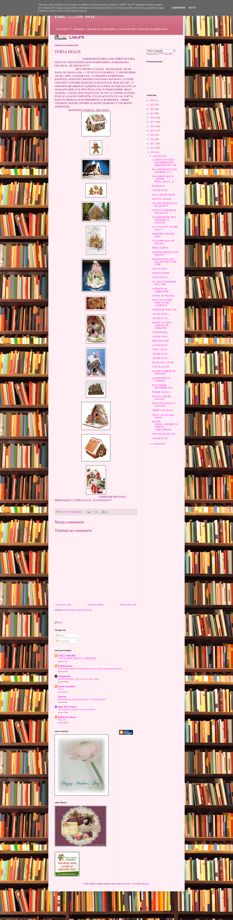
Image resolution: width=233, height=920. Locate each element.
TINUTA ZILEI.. (160, 268)
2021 (152, 104)
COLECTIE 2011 (160, 277)
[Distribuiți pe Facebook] (103, 512)
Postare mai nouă (63, 604)
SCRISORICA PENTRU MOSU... (163, 235)
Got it (192, 7)
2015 (152, 130)
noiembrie (157, 443)
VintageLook (64, 676)
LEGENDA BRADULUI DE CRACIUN (165, 253)
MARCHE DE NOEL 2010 (164, 309)
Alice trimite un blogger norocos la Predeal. (76, 709)
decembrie (158, 155)
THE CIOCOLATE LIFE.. (164, 433)
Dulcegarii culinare (67, 717)
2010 (152, 152)
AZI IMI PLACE (160, 190)
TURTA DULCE (160, 349)
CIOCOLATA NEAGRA (163, 295)
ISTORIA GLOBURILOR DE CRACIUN (164, 211)
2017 (152, 121)
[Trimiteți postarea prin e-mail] (88, 511)
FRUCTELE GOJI (160, 340)
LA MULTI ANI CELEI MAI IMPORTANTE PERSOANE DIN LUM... (165, 162)
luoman (127, 883)
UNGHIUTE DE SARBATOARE (160, 290)
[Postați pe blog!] (97, 512)
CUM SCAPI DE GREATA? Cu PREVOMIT (77, 658)
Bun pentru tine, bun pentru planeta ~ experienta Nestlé (82, 699)
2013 (152, 139)
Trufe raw (62, 719)
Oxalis (61, 688)
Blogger (145, 883)
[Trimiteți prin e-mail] (94, 512)
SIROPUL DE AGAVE (162, 410)
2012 (152, 143)
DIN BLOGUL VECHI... (163, 362)
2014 (152, 134)
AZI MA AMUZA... (161, 313)
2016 (152, 126)
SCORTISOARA (159, 332)
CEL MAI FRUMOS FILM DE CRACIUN (164, 204)
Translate (168, 53)
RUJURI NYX (158, 185)
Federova (62, 696)
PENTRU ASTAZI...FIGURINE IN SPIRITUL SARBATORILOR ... (165, 425)
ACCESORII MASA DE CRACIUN (163, 242)
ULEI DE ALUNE (160, 366)
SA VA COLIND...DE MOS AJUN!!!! (165, 228)
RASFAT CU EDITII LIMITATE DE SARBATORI (162, 325)
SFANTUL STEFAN (161, 198)
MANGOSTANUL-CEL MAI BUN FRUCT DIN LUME (164, 262)
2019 (152, 113)
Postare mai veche (128, 604)
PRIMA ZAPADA (160, 247)
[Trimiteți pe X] (100, 512)
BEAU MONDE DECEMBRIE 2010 (162, 386)
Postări (61, 635)
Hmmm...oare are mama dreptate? (163, 416)
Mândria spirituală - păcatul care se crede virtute (78, 678)
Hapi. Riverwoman (67, 706)
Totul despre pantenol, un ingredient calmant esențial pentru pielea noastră (90, 668)
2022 (152, 100)
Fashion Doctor (65, 666)
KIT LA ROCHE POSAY (163, 194)
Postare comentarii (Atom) (80, 609)
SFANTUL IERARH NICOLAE (161, 397)
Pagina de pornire (96, 604)
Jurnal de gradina (66, 686)
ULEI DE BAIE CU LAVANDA (161, 379)
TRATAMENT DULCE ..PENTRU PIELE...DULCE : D (163, 179)
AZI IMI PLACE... (161, 318)
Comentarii (63, 640)
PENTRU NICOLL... (162, 392)
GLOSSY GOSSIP (160, 272)
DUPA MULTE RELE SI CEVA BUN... (163, 404)
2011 (152, 147)
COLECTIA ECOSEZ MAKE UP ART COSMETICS (162, 302)
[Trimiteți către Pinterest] (106, 512)
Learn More (178, 7)
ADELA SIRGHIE (67, 655)
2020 (152, 108)
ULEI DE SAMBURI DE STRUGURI (163, 372)
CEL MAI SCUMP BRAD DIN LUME (164, 283)
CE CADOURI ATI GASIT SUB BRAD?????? (164, 170)
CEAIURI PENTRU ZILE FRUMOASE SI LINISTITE (164, 220)
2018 (152, 117)
